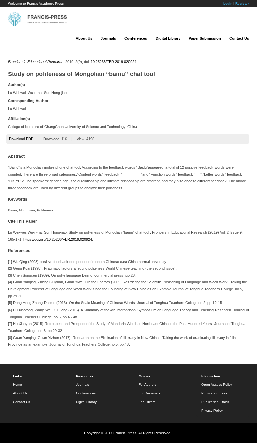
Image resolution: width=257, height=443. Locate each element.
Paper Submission (205, 38)
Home (17, 384)
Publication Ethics (215, 402)
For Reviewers (149, 393)
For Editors (147, 402)
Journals (108, 38)
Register (242, 3)
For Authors (147, 384)
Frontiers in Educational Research (35, 62)
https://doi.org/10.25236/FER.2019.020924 (57, 239)
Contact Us (239, 38)
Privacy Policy (212, 410)
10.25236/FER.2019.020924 (113, 62)
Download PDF (21, 139)
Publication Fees (214, 393)
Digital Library (168, 38)
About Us (84, 38)
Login (227, 3)
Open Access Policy (216, 384)
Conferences (135, 38)
